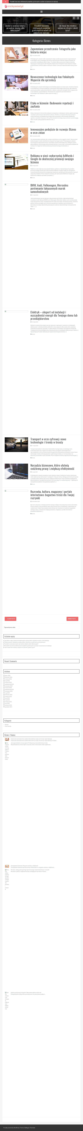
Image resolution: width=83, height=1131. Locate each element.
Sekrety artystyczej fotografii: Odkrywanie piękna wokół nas (26, 992)
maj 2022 (7, 700)
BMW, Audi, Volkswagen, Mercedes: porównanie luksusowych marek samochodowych (49, 188)
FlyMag (26, 1127)
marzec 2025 (8, 682)
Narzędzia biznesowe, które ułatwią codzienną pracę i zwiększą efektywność (52, 467)
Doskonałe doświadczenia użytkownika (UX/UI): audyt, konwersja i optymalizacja (31, 739)
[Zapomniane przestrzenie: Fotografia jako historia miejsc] (16, 55)
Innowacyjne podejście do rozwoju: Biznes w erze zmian (53, 131)
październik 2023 (9, 689)
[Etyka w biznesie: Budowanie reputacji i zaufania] (16, 108)
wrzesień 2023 (8, 691)
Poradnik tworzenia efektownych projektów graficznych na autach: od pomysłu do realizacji (38, 29)
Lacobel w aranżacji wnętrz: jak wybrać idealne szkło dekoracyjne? (21, 644)
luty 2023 (7, 698)
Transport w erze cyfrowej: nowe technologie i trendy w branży (48, 440)
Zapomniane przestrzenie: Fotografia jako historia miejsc (53, 50)
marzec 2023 (8, 696)
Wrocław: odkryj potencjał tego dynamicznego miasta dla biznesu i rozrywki (30, 869)
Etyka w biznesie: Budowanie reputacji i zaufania (52, 104)
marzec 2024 (8, 687)
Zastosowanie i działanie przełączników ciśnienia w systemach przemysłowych (25, 642)
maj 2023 (7, 693)
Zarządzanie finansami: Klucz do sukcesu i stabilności (24, 865)
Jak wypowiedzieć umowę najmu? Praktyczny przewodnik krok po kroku (29, 743)
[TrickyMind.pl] (14, 6)
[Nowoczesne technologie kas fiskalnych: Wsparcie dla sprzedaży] (16, 82)
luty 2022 (7, 703)
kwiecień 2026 (8, 677)
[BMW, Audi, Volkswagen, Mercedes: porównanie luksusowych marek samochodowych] (16, 244)
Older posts (10, 618)
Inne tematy (8, 726)
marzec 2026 (8, 679)
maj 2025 (7, 680)
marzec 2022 (8, 701)
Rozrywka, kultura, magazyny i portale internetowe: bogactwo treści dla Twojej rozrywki (52, 494)
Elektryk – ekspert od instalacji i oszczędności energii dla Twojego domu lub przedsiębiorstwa (53, 315)
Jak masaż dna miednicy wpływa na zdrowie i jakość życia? (64, 28)
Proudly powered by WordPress (11, 1127)
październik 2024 (9, 684)
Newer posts (72, 618)
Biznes (33, 69)
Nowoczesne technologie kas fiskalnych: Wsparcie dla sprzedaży (52, 78)
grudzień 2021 (8, 707)
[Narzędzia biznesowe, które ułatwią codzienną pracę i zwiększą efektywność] (16, 471)
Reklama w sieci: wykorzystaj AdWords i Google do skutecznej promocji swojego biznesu (52, 158)
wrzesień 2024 (8, 686)
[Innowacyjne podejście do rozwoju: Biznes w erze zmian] (16, 135)
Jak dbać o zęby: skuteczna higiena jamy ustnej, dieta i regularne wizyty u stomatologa (27, 640)
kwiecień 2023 (8, 694)
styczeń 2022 (8, 705)
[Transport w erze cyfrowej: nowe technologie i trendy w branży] (16, 444)
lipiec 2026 (7, 675)
